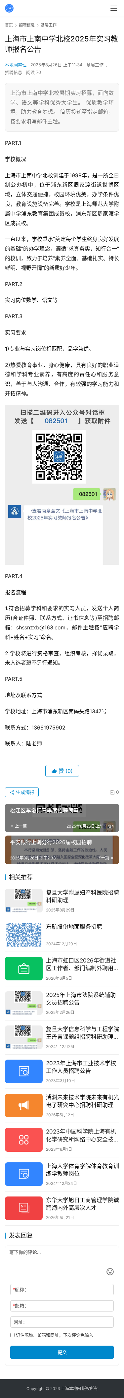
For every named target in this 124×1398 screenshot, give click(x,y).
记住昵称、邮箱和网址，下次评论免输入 (54, 1335)
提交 (62, 1352)
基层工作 (94, 64)
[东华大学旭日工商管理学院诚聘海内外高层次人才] (24, 1208)
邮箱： (21, 1306)
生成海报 (24, 792)
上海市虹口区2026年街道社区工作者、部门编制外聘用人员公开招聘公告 (82, 964)
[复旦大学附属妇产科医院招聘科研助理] (24, 900)
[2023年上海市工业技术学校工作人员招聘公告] (24, 1071)
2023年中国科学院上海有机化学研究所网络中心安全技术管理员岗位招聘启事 (82, 1135)
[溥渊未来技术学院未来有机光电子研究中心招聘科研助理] (24, 1105)
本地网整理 (15, 64)
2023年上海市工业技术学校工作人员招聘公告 (81, 1067)
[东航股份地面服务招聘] (24, 935)
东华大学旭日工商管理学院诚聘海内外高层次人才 (82, 1204)
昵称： (21, 1289)
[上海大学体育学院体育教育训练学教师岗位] (24, 1174)
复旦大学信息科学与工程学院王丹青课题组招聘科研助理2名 (82, 1033)
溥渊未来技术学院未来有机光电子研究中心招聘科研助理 (82, 1101)
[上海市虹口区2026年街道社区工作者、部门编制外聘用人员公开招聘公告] (24, 968)
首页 (9, 25)
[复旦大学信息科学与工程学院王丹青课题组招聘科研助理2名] (24, 1037)
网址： (20, 1322)
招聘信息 (13, 72)
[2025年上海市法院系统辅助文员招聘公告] (24, 1003)
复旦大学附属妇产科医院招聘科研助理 (82, 896)
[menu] (114, 8)
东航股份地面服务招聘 (74, 926)
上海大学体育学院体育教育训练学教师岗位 (82, 1170)
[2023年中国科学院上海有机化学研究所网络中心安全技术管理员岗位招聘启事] (24, 1139)
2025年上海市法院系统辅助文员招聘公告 (81, 999)
